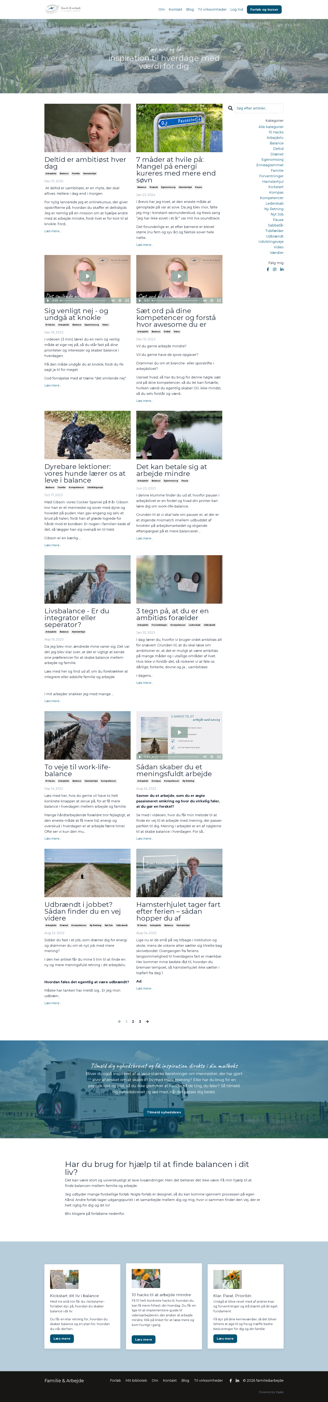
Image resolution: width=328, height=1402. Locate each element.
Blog (190, 9)
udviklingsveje (95, 487)
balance (64, 173)
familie (76, 173)
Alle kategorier (271, 127)
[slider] (84, 301)
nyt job (109, 925)
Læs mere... (52, 231)
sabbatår (276, 225)
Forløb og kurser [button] (264, 9)
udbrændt (209, 625)
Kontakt (175, 9)
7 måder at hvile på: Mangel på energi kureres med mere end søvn (176, 169)
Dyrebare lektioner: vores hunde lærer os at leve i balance (85, 473)
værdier (277, 253)
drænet (154, 187)
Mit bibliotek (136, 1380)
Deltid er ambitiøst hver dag (85, 163)
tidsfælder (274, 231)
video (105, 325)
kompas (156, 781)
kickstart (276, 187)
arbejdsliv (51, 173)
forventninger (159, 625)
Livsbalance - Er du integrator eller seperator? (76, 617)
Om (161, 9)
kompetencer (76, 487)
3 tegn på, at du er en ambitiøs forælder (172, 614)
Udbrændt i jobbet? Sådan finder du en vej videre (82, 911)
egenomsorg (168, 187)
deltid (167, 331)
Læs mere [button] (62, 1338)
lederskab (194, 625)
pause (198, 187)
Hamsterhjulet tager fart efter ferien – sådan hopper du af (178, 911)
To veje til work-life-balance (77, 770)
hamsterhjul (89, 173)
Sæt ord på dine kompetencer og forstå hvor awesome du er (176, 317)
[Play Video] (47, 301)
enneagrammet (270, 165)
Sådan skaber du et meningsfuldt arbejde (174, 770)
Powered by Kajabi (271, 1392)
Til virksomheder (212, 9)
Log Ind (236, 9)
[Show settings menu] (120, 301)
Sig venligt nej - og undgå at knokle (76, 314)
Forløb (115, 1380)
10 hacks (50, 325)
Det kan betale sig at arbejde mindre (171, 470)
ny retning (188, 781)
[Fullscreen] (127, 301)
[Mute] (112, 301)
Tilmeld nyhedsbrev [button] (164, 1112)
